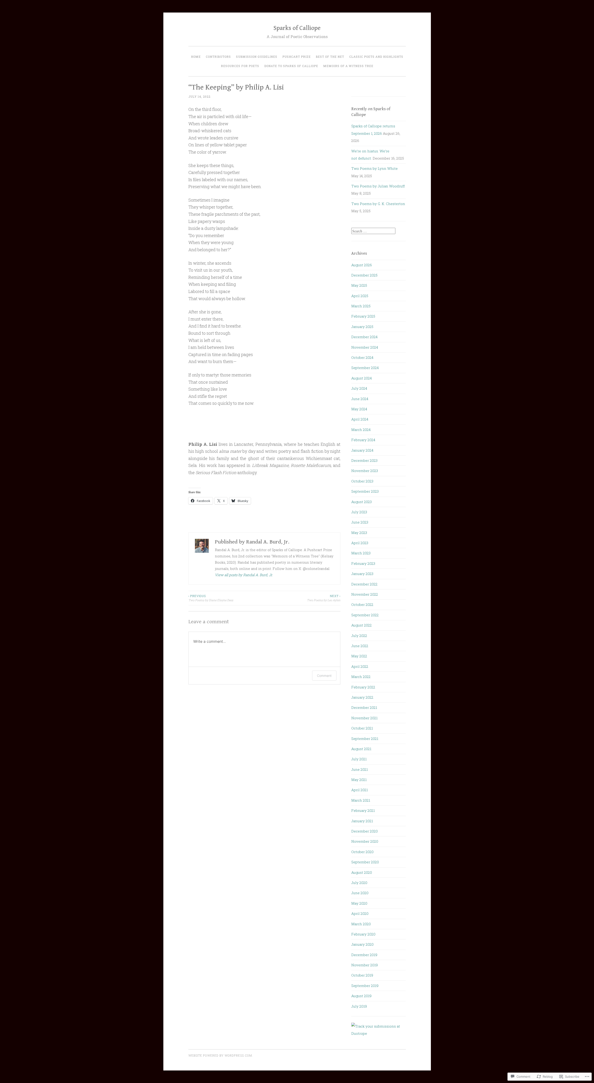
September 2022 (365, 615)
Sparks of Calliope (297, 28)
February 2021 (363, 810)
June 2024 (359, 398)
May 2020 (359, 903)
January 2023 (362, 573)
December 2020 (364, 831)
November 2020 (364, 841)
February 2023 (363, 563)
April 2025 (359, 295)
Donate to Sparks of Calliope (291, 66)
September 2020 (365, 862)
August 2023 (361, 501)
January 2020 (362, 944)
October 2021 (362, 728)
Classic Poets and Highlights (376, 56)
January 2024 (362, 450)
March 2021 (360, 800)
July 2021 (359, 759)
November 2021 (364, 718)
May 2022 (359, 656)
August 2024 (361, 378)
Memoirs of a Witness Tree (348, 66)
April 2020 (359, 913)
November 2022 (364, 594)
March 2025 (361, 306)
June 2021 (359, 769)
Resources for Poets (240, 66)
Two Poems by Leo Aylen (323, 598)
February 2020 (363, 934)
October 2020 (362, 851)
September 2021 (364, 738)
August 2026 (361, 265)
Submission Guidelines (256, 56)
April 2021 (359, 789)
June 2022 (359, 645)
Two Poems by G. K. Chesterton (378, 203)
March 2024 (361, 429)
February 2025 (363, 316)
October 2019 (362, 975)
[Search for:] (373, 231)
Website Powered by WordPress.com (220, 1055)
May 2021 (359, 779)
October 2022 (362, 604)
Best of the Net (330, 56)
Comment (324, 676)
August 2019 (361, 995)
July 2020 (359, 882)
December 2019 (364, 954)
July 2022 (359, 635)
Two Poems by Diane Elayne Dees (210, 598)
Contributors (218, 56)
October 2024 (362, 357)
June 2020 (359, 892)
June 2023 (359, 522)
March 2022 (361, 676)
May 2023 (359, 532)
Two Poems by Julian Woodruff (378, 186)
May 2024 (359, 409)
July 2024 (359, 388)
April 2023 (359, 542)
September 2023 (365, 491)
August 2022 (361, 625)
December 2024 (364, 336)
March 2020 (361, 924)
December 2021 (364, 707)
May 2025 (359, 285)
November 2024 (364, 347)
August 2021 (361, 748)
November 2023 (364, 470)
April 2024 (359, 419)
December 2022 (364, 584)
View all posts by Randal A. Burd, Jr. (244, 574)
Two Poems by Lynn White (374, 168)
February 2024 (363, 439)
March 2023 (361, 553)
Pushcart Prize (296, 56)
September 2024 (365, 367)
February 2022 (363, 687)
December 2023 (364, 460)
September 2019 (364, 985)
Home (196, 56)
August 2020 (361, 872)
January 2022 (362, 697)
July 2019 (359, 1006)
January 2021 (362, 821)
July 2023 (359, 512)
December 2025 (364, 275)
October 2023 (362, 481)
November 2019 (364, 965)
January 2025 (362, 326)
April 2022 (359, 666)
